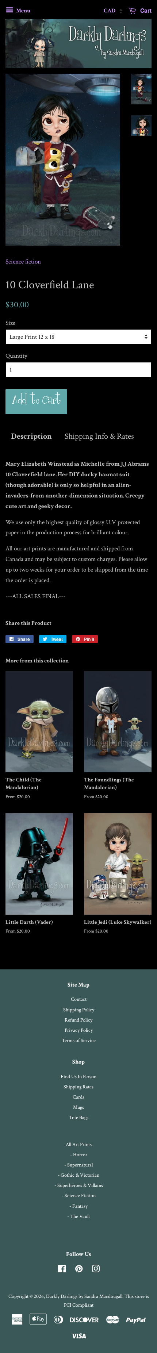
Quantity (16, 356)
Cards (78, 1096)
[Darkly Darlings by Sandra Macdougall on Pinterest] (79, 1270)
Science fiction (23, 262)
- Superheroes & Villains (78, 1185)
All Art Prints (79, 1144)
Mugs (78, 1107)
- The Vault (78, 1216)
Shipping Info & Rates (99, 436)
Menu (22, 11)
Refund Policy (78, 1019)
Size (10, 323)
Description (31, 436)
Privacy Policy (79, 1030)
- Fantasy (78, 1206)
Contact (79, 999)
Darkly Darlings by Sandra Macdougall (84, 1296)
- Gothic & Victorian (78, 1175)
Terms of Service (79, 1040)
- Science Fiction (79, 1195)
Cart (145, 10)
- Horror (78, 1154)
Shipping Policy (78, 1009)
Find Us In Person (78, 1076)
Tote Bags (78, 1117)
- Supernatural (78, 1164)
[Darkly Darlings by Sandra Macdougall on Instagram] (96, 1270)
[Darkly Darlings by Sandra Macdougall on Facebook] (62, 1270)
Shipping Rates (78, 1086)
